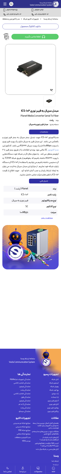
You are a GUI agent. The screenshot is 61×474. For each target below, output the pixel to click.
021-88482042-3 (14, 14)
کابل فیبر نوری (54, 404)
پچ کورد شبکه (54, 390)
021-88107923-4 (42, 14)
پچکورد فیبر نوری (53, 408)
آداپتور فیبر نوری (53, 401)
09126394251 (11, 10)
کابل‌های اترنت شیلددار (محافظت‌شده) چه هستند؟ (49, 438)
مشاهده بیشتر (47, 218)
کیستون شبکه (54, 383)
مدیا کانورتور (53, 150)
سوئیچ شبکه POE (24, 430)
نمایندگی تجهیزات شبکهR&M (20, 379)
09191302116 (39, 10)
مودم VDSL (26, 441)
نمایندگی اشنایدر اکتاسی (22, 383)
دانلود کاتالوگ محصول (30, 26)
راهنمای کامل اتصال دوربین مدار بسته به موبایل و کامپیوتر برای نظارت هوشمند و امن (46, 425)
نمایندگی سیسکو (24, 411)
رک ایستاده (55, 397)
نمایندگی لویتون (24, 386)
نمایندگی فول (25, 397)
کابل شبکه (55, 379)
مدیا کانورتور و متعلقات (22, 437)
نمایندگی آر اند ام (24, 404)
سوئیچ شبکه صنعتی (23, 434)
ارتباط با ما (55, 461)
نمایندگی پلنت (25, 390)
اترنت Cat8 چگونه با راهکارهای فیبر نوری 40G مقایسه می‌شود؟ (47, 444)
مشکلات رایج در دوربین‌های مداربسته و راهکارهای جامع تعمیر (45, 432)
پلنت (51, 120)
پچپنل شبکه (54, 386)
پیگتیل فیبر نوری (53, 411)
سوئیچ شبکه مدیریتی (23, 427)
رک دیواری (55, 393)
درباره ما (56, 464)
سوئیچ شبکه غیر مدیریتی (21, 423)
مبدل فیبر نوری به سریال (38, 124)
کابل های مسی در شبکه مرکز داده (47, 449)
